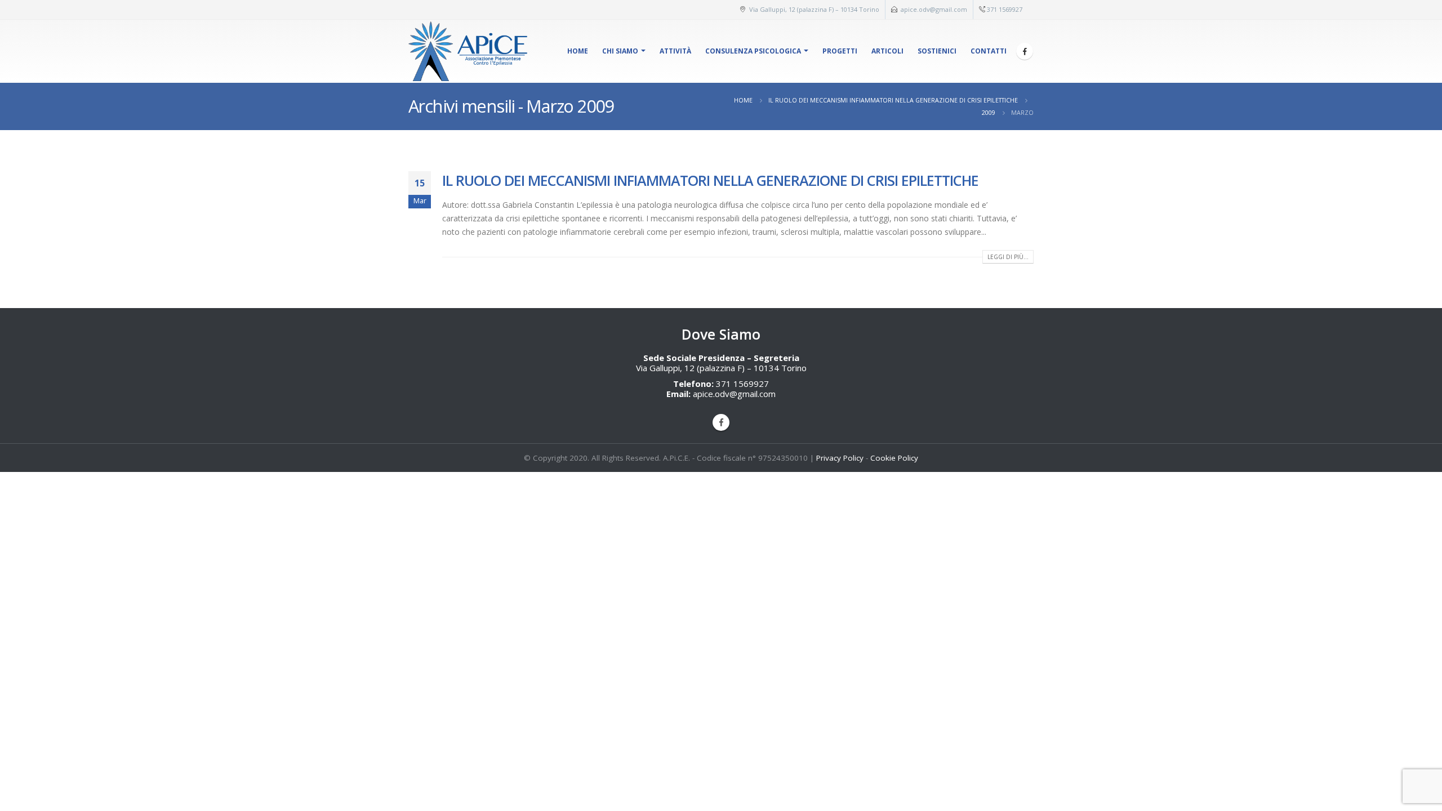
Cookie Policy (894, 458)
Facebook (721, 422)
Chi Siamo (620, 51)
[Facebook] (1024, 51)
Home (577, 51)
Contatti (989, 51)
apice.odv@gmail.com (934, 9)
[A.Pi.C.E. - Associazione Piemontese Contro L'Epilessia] (470, 51)
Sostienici (937, 51)
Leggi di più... (1008, 257)
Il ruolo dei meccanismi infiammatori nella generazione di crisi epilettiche (710, 180)
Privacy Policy (840, 458)
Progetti (839, 51)
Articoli (887, 51)
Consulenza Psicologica (753, 51)
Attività (675, 51)
